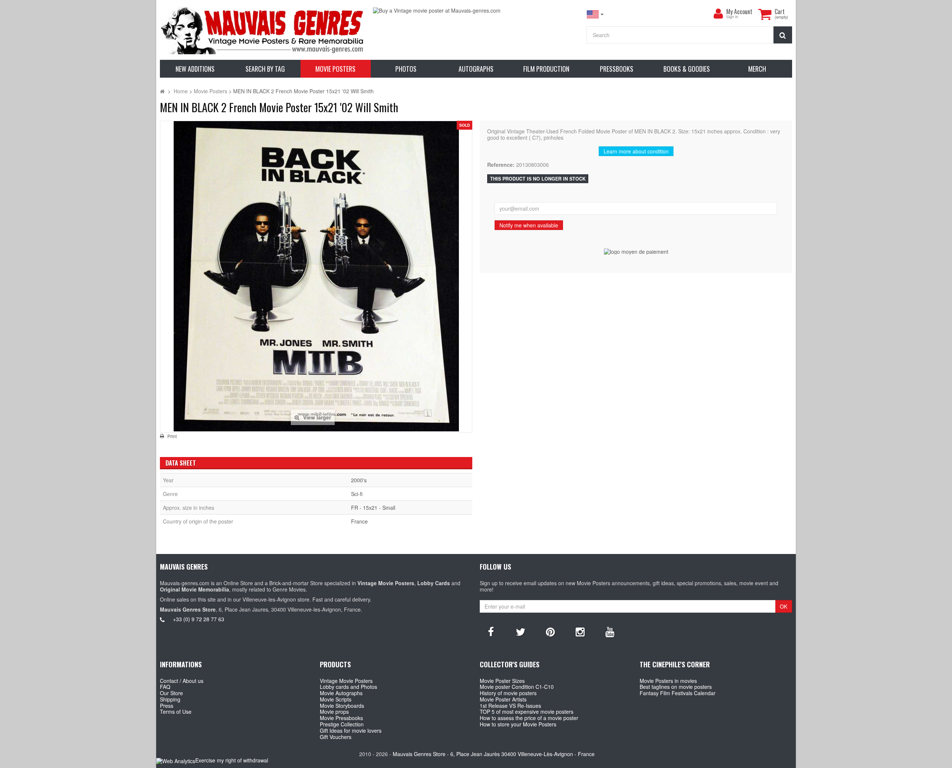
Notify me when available (528, 225)
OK (783, 606)
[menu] (718, 14)
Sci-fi (357, 494)
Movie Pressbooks (341, 718)
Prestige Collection (342, 724)
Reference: (501, 165)
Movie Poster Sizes (502, 680)
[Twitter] (520, 631)
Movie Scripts (335, 699)
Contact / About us (181, 680)
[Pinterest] (550, 631)
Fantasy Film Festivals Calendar (677, 693)
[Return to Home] (162, 91)
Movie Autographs (341, 693)
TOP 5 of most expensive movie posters (526, 711)
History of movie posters (508, 693)
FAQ (165, 686)
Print (172, 436)
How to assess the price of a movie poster (529, 718)
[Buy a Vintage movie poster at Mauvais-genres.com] (476, 10)
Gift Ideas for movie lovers (351, 730)
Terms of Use (176, 711)
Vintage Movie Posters (346, 680)
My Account (739, 11)
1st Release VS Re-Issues (510, 705)
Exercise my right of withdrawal (231, 760)
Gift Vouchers (335, 737)
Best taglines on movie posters (676, 686)
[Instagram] (580, 631)
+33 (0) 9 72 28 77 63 (198, 619)
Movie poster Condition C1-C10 (517, 686)
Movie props (334, 711)
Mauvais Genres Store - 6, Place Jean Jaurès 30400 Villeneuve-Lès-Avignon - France (494, 754)
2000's (359, 480)
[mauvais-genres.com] (263, 30)
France (359, 521)
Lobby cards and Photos (348, 686)
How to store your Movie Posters (518, 724)
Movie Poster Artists (503, 699)
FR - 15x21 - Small (373, 507)
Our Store (171, 693)
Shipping (170, 699)
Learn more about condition (636, 151)
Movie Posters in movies (668, 680)
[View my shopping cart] (764, 14)
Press (166, 705)
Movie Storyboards (342, 705)
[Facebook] (491, 631)
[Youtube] (610, 631)
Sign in (732, 16)
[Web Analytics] (175, 760)
